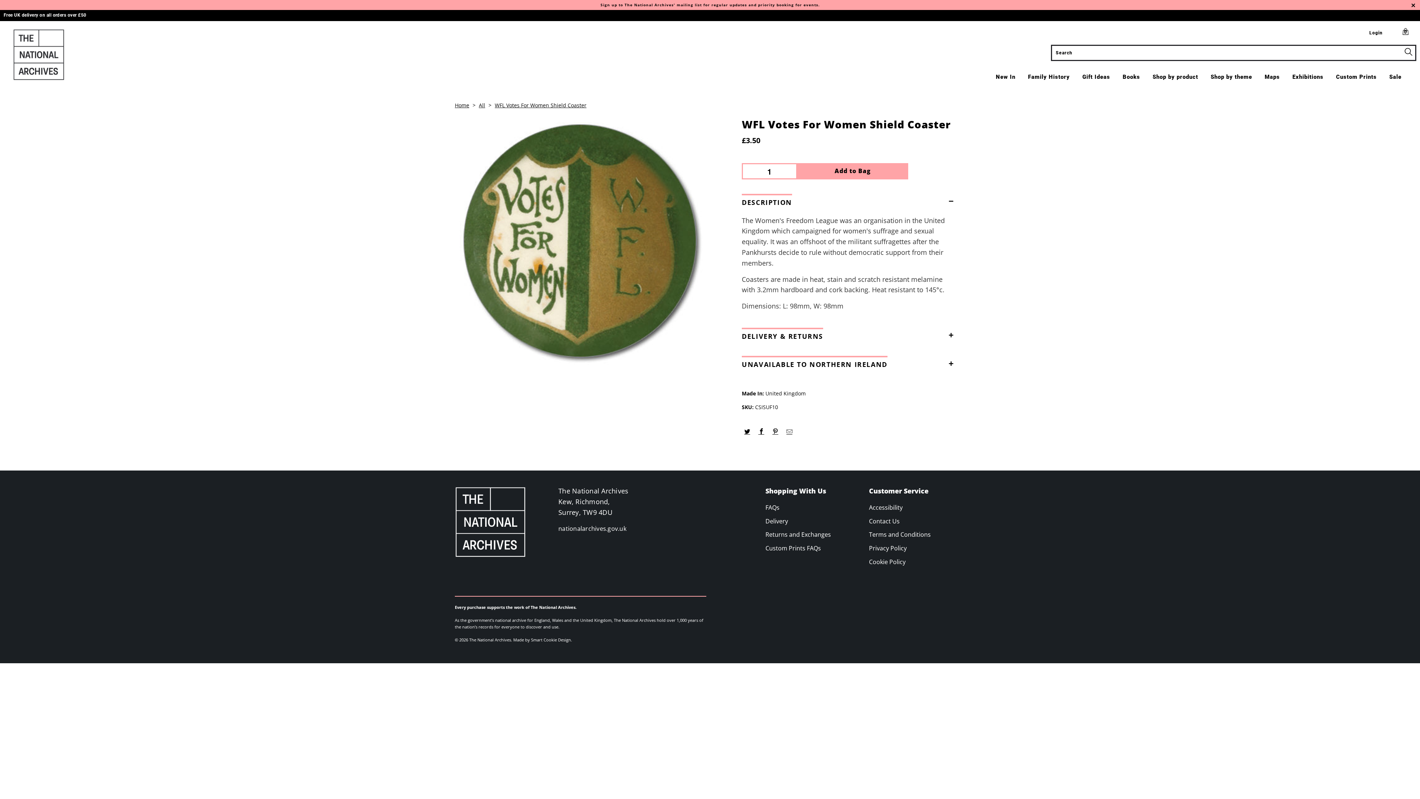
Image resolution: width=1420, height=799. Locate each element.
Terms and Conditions (900, 534)
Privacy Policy (888, 548)
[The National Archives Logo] (117, 54)
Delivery (776, 521)
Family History (1049, 77)
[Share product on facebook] (761, 431)
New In (1005, 77)
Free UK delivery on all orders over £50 (45, 15)
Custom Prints (1356, 77)
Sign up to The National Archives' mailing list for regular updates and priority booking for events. (710, 4)
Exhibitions (1307, 77)
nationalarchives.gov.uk (592, 529)
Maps (1272, 77)
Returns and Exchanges (798, 534)
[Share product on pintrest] (775, 431)
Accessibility (886, 507)
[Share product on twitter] (747, 431)
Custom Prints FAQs (793, 548)
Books (1131, 77)
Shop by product (1175, 77)
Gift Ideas (1096, 77)
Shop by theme (1231, 77)
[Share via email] (789, 431)
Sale (1395, 77)
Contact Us (884, 521)
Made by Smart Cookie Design (542, 640)
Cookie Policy (887, 562)
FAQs (772, 507)
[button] (850, 201)
